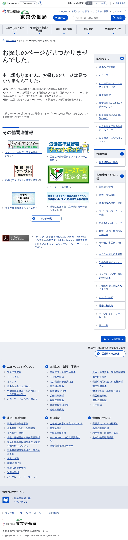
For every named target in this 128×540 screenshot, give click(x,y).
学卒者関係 (13, 472)
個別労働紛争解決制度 (61, 381)
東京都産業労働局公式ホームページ (110, 128)
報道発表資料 (106, 186)
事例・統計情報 (16, 418)
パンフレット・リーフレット (110, 315)
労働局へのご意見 (110, 353)
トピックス (13, 377)
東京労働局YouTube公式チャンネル (110, 105)
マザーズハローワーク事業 (110, 213)
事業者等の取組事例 (17, 423)
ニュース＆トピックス (20, 366)
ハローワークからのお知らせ (22, 399)
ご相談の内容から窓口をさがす (66, 423)
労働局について (101, 418)
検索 (119, 17)
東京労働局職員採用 (103, 437)
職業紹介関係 (57, 386)
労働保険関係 (57, 395)
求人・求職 (13, 458)
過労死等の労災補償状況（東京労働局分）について (23, 444)
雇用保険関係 (57, 400)
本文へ (64, 11)
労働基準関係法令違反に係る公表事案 (23, 452)
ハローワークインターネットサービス (110, 85)
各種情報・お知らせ (107, 176)
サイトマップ (119, 11)
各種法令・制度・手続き (64, 366)
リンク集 (103, 325)
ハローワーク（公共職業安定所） (65, 439)
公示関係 (97, 405)
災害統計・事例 (15, 433)
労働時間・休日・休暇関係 (21, 428)
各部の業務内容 (100, 428)
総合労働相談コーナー (61, 445)
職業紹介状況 (14, 463)
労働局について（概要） (105, 423)
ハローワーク (106, 75)
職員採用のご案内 (108, 162)
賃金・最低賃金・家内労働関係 (108, 372)
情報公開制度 (99, 400)
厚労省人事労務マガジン (110, 244)
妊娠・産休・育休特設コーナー (110, 233)
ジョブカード (106, 297)
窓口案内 (55, 418)
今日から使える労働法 (110, 254)
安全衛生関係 (57, 377)
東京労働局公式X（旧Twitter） (110, 116)
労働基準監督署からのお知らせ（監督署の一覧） (23, 393)
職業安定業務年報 (16, 467)
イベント (11, 381)
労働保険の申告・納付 (110, 203)
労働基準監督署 (107, 67)
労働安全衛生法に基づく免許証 (110, 287)
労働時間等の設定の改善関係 (107, 381)
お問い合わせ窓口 (80, 11)
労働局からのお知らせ (18, 386)
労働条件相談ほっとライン (110, 264)
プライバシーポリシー (32, 513)
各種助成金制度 (58, 391)
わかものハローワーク (110, 222)
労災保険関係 (99, 395)
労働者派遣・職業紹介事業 (106, 391)
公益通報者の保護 (59, 405)
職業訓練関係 (99, 386)
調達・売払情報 (107, 195)
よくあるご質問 (100, 11)
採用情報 (101, 154)
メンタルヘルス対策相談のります (110, 276)
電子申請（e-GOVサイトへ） (111, 140)
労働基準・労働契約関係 (63, 372)
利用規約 (54, 513)
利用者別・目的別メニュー (106, 433)
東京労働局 (56, 428)
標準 (89, 3)
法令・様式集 (106, 305)
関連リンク (103, 58)
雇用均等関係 (99, 377)
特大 (104, 3)
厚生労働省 (121, 3)
